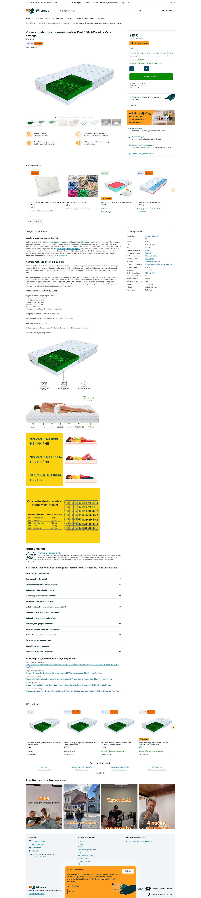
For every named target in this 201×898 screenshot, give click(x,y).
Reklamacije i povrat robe (109, 3)
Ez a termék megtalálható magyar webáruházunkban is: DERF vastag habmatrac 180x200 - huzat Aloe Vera (64, 673)
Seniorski (157, 262)
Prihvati (128, 871)
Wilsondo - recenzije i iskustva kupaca (139, 841)
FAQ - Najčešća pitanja (85, 855)
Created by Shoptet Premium (162, 894)
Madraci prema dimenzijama (81, 767)
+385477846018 (37, 844)
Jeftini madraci (157, 767)
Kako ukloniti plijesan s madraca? (39, 652)
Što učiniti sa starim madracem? (39, 640)
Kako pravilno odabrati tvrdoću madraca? (42, 584)
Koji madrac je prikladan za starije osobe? (42, 612)
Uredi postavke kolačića (36, 894)
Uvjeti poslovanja (84, 864)
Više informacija (73, 886)
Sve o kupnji (76, 3)
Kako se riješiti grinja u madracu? (39, 624)
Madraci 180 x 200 (151, 236)
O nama (95, 3)
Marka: (31, 47)
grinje (96, 284)
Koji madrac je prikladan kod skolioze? (41, 618)
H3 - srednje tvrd (151, 256)
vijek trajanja (62, 255)
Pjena (147, 250)
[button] (55, 117)
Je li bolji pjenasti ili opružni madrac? (40, 596)
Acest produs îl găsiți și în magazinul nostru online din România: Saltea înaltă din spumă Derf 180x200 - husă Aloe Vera (69, 685)
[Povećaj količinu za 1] (146, 68)
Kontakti (87, 3)
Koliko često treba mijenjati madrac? (40, 590)
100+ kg (148, 273)
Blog (122, 3)
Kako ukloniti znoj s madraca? (37, 646)
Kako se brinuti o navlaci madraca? (40, 601)
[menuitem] (30, 18)
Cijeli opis (133, 105)
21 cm (147, 281)
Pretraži (140, 10)
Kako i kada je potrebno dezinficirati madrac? (44, 629)
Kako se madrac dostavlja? (36, 579)
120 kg (154, 273)
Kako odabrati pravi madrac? (37, 573)
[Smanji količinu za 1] (131, 68)
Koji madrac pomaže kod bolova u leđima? (42, 635)
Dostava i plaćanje (84, 861)
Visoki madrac (84, 242)
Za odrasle (149, 262)
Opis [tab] (29, 221)
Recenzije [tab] (38, 221)
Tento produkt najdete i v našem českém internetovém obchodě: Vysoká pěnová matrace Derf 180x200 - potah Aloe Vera (69, 679)
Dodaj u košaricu (151, 76)
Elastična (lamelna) (165, 264)
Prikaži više (100, 773)
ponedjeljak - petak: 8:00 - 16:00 (41, 856)
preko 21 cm (149, 259)
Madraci (44, 767)
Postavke (72, 891)
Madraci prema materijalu (119, 767)
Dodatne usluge (83, 858)
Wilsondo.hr (36, 848)
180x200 (148, 253)
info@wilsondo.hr (38, 841)
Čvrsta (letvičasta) (151, 264)
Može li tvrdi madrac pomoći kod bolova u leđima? (46, 607)
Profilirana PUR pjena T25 (49, 553)
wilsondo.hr (36, 851)
